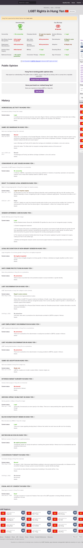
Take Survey (39, 91)
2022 (9, 295)
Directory (50, 537)
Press (13, 537)
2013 (48, 136)
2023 (21, 305)
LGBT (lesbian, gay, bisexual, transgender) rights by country (58, 542)
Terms (26, 537)
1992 (9, 406)
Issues (73, 2)
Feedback (7, 537)
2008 (36, 222)
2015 (8, 136)
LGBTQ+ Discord (35, 61)
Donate (22, 537)
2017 (9, 192)
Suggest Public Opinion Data (39, 79)
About (1, 537)
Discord (75, 537)
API (17, 537)
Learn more (29, 18)
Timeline (79, 2)
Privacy (32, 537)
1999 (10, 495)
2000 (6, 152)
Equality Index (66, 2)
